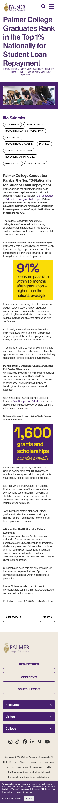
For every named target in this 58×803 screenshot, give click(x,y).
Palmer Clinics (34, 124)
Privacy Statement (30, 767)
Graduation (12, 124)
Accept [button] (29, 798)
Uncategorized (36, 163)
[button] (51, 7)
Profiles (44, 144)
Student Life (12, 163)
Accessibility (45, 767)
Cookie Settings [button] (11, 798)
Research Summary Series (20, 157)
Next (46, 617)
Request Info (29, 664)
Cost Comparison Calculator (27, 401)
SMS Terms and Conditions (20, 772)
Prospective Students (18, 150)
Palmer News (12, 137)
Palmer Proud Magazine (19, 144)
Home (6, 69)
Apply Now (29, 676)
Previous (14, 617)
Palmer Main (36, 131)
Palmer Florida (14, 131)
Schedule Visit (29, 689)
